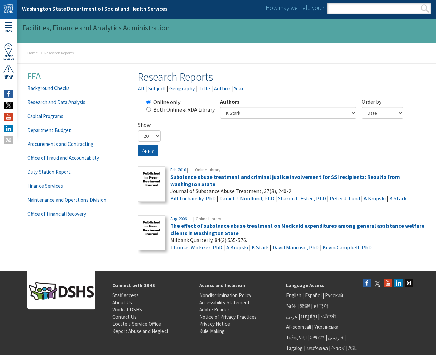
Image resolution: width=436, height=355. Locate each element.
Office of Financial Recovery (56, 213)
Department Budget (49, 130)
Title (204, 88)
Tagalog (294, 348)
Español (313, 295)
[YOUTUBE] (8, 117)
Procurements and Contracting (60, 144)
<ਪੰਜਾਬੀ (328, 316)
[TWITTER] (8, 105)
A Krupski (375, 198)
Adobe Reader (214, 309)
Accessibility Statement (224, 302)
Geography (182, 88)
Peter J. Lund (345, 198)
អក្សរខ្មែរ (309, 316)
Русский (334, 295)
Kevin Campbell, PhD (347, 247)
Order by (372, 101)
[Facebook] (367, 283)
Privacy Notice (214, 324)
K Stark (397, 198)
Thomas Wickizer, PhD (196, 247)
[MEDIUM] (8, 140)
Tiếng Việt (296, 337)
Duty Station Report (49, 172)
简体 (291, 306)
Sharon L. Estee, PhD (302, 198)
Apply (148, 150)
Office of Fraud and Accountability (63, 158)
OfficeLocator (8, 57)
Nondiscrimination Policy (225, 295)
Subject (157, 88)
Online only (166, 102)
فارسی (335, 337)
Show (144, 124)
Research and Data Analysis (56, 102)
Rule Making (212, 331)
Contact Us (124, 317)
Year (239, 88)
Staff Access (125, 295)
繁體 (305, 306)
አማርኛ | (318, 337)
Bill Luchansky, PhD (193, 198)
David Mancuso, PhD (295, 247)
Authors (230, 101)
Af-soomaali (298, 327)
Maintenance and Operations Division (66, 200)
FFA (34, 76)
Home (32, 52)
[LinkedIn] (398, 283)
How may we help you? (295, 7)
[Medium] (409, 283)
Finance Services (45, 186)
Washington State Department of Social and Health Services (94, 8)
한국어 (321, 306)
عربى (292, 316)
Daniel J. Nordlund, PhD (246, 198)
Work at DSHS (127, 309)
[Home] (8, 9)
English (294, 295)
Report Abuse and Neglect (140, 331)
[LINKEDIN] (8, 128)
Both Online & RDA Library (184, 109)
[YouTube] (388, 283)
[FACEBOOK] (8, 94)
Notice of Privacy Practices (228, 317)
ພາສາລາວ (317, 348)
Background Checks (48, 88)
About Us (122, 302)
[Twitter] (377, 283)
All (141, 88)
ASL (352, 348)
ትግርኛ (338, 348)
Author (222, 88)
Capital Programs (45, 116)
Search (425, 8)
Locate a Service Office (136, 324)
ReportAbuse (8, 77)
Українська (326, 327)
